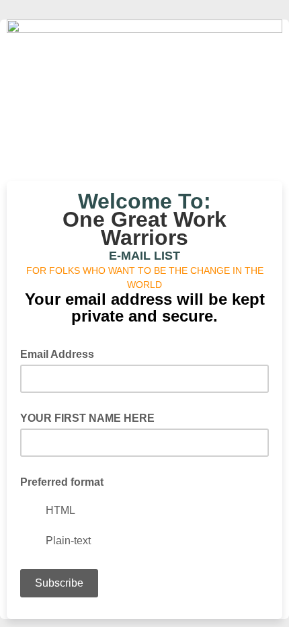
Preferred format (62, 482)
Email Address (61, 353)
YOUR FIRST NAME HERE (87, 418)
